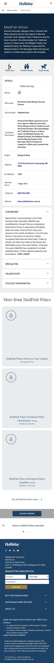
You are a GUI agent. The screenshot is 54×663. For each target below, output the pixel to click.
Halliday (27, 3)
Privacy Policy (10, 657)
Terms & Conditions (24, 657)
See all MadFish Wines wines (25, 499)
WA (3, 10)
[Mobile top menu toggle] (5, 4)
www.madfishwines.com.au (29, 201)
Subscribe (16, 587)
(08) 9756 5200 (24, 193)
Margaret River (12, 10)
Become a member (27, 513)
